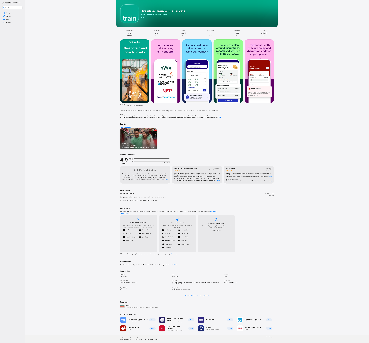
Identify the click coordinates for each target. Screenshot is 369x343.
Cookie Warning (149, 339)
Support (157, 339)
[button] (12, 12)
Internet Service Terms (125, 339)
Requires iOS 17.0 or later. (127, 282)
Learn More (174, 254)
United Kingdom (270, 337)
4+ (121, 289)
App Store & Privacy (138, 339)
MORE (166, 179)
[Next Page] (275, 71)
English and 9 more (229, 282)
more (220, 117)
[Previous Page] (118, 71)
